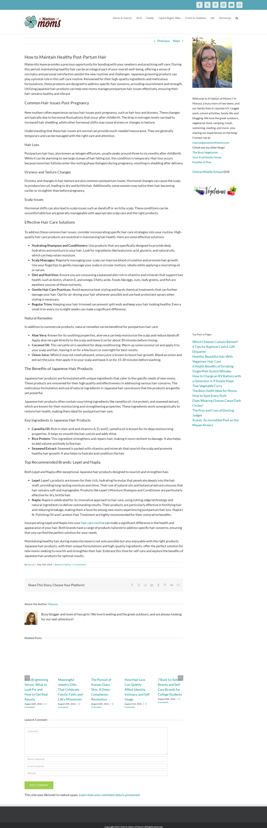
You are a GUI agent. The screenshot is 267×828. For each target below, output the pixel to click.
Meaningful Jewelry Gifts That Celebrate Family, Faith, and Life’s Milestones (70, 689)
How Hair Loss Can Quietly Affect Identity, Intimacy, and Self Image (137, 689)
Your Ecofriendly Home (206, 157)
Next (176, 41)
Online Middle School (207, 172)
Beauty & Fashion (63, 564)
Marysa (31, 564)
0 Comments (80, 564)
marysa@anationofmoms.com (210, 142)
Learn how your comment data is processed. (109, 795)
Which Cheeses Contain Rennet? (215, 342)
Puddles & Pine (201, 162)
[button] (237, 18)
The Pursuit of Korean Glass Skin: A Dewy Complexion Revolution (101, 689)
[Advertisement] (217, 270)
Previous (163, 41)
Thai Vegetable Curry (207, 386)
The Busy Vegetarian (205, 152)
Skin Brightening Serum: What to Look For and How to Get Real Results (36, 689)
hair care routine (92, 523)
